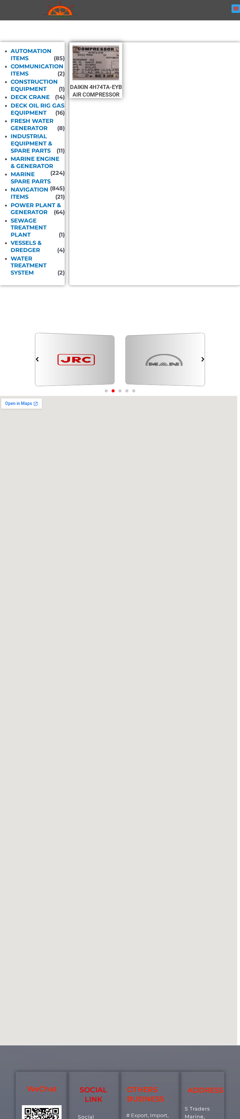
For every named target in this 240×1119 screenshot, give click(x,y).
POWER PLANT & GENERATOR (36, 209)
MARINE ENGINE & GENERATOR (35, 162)
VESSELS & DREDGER (26, 246)
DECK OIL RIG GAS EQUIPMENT (37, 109)
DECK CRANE (30, 97)
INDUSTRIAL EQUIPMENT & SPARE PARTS (31, 143)
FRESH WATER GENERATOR (32, 125)
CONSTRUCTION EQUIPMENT (34, 85)
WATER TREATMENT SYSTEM (29, 265)
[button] (236, 8)
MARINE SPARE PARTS (31, 178)
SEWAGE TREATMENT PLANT (29, 227)
